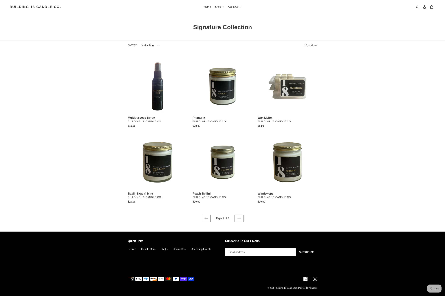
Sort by (132, 45)
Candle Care (148, 249)
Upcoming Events (201, 249)
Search (132, 249)
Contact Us (179, 249)
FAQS (164, 249)
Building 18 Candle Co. (35, 7)
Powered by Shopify (307, 288)
